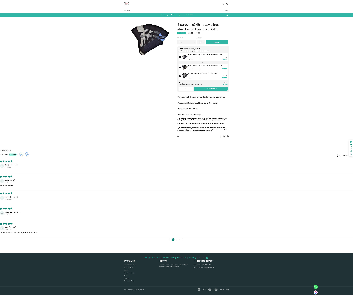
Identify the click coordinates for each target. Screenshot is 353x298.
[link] (185, 57)
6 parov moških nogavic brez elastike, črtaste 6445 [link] (203, 73)
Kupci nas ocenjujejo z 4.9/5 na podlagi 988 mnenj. (179, 258)
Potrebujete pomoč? (130, 264)
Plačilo (126, 275)
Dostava (126, 278)
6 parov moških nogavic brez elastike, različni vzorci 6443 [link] (205, 54)
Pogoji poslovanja (129, 273)
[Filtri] (339, 155)
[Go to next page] (183, 239)
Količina (199, 38)
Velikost (180, 38)
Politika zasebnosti (129, 281)
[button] (180, 89)
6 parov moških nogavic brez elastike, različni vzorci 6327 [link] (205, 65)
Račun (227, 10)
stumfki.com (131, 289)
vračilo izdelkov (128, 267)
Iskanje (126, 270)
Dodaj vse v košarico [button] (211, 88)
